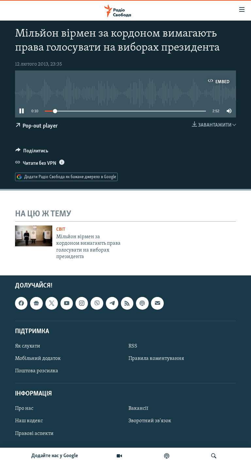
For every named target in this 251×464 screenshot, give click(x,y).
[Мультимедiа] (119, 456)
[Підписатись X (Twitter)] (51, 303)
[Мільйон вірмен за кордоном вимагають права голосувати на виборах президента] (33, 235)
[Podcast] (142, 303)
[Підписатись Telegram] (112, 303)
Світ (60, 229)
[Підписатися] (157, 303)
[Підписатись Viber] (97, 303)
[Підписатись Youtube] (66, 303)
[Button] (31, 152)
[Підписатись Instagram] (81, 303)
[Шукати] (214, 456)
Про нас (24, 408)
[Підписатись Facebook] (21, 303)
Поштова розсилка (36, 371)
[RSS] (127, 303)
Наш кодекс (29, 421)
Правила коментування (156, 358)
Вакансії (138, 408)
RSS (132, 346)
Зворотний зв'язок (149, 421)
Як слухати (27, 346)
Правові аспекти (34, 433)
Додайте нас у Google (54, 455)
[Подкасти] (166, 456)
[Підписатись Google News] (36, 303)
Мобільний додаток (38, 358)
